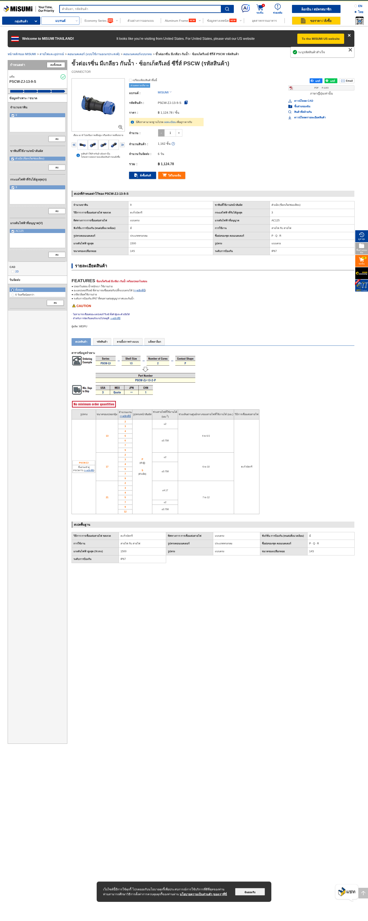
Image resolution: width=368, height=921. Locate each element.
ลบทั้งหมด (56, 64)
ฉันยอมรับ (250, 892)
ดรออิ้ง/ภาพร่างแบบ (128, 341)
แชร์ (317, 81)
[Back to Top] (363, 893)
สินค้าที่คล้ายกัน (303, 111)
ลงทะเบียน (170, 122)
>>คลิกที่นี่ (139, 290)
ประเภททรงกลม (223, 543)
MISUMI (163, 92)
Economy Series (95, 20)
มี (310, 535)
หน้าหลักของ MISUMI (22, 54)
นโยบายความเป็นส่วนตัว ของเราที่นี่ (203, 894)
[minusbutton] (161, 133)
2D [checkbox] (17, 271)
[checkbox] (37, 115)
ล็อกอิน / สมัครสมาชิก (316, 9)
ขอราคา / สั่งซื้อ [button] (321, 21)
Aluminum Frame (176, 20)
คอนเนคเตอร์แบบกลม (137, 54)
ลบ (57, 138)
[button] (359, 20)
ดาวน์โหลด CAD (303, 100)
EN (360, 6)
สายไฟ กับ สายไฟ (130, 543)
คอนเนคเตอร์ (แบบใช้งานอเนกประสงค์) (94, 54)
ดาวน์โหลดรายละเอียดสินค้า (310, 117)
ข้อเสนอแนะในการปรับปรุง (332, 54)
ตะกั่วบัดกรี (127, 535)
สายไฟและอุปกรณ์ (52, 54)
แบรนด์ (60, 21)
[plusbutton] (179, 133)
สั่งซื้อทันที (145, 175)
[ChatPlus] (346, 893)
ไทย (360, 12)
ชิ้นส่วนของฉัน (302, 106)
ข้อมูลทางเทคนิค (218, 20)
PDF (321, 88)
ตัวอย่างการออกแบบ (141, 20)
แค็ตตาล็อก (154, 341)
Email (349, 80)
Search (227, 9)
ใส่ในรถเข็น (174, 175)
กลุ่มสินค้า (21, 21)
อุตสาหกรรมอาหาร (264, 20)
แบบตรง (219, 535)
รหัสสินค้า (102, 341)
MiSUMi (7, 7)
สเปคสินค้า (81, 341)
